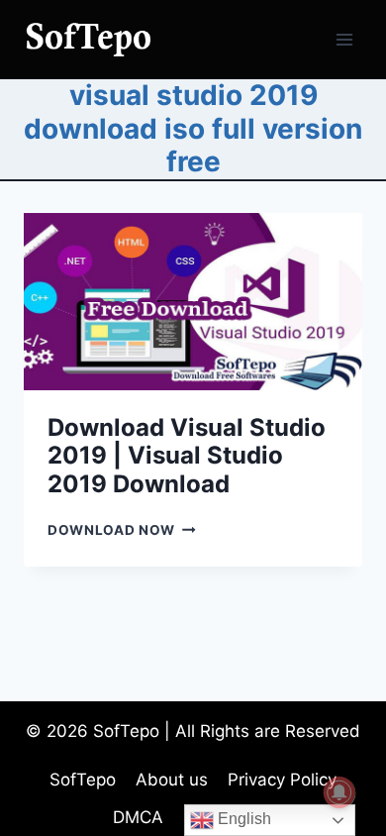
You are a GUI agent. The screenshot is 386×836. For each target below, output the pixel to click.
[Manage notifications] (339, 792)
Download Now (122, 530)
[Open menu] (344, 39)
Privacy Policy (282, 779)
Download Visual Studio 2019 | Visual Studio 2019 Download (187, 456)
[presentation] (193, 301)
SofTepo (82, 779)
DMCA (138, 817)
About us (172, 779)
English (242, 818)
